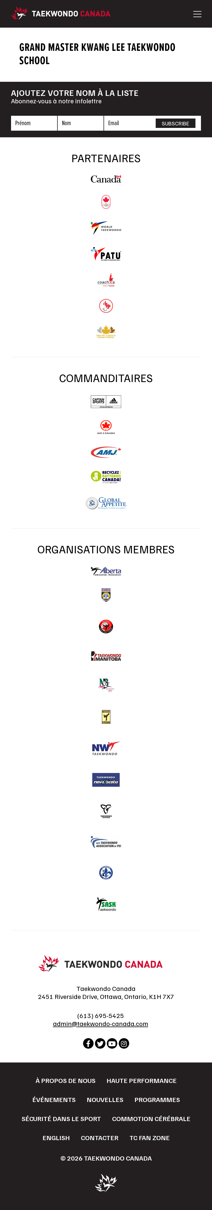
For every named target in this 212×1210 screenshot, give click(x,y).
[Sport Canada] (106, 180)
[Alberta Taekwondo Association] (106, 573)
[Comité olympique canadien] (106, 206)
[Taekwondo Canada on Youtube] (112, 1043)
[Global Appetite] (106, 507)
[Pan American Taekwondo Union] (106, 258)
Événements (54, 1099)
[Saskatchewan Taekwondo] (106, 904)
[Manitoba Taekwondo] (106, 656)
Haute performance (142, 1080)
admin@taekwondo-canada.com (100, 1023)
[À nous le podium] (106, 336)
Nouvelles (105, 1099)
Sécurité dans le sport (61, 1118)
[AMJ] (106, 455)
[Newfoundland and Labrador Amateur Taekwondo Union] (106, 717)
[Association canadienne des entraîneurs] (106, 284)
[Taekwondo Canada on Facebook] (88, 1043)
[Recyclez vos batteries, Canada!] (106, 481)
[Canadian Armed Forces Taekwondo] (106, 626)
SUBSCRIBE (175, 123)
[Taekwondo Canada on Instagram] (124, 1043)
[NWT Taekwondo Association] (106, 748)
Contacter (99, 1137)
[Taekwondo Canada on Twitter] (100, 1043)
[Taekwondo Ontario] (106, 811)
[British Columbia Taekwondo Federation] (106, 595)
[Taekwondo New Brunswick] (106, 685)
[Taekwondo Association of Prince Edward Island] (106, 842)
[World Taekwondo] (106, 232)
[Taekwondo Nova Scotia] (106, 780)
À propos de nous (66, 1080)
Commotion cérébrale (151, 1118)
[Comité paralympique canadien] (106, 310)
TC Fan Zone (149, 1137)
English (56, 1137)
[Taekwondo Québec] (106, 873)
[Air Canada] (106, 431)
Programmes (157, 1099)
